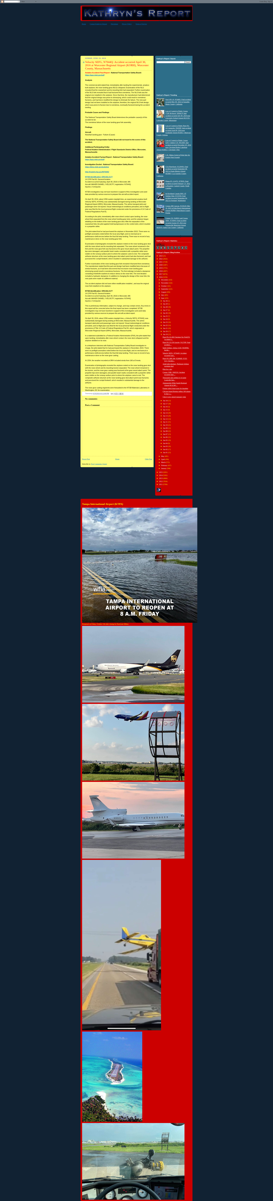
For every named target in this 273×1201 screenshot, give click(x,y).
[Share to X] (118, 394)
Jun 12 (165, 419)
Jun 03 (165, 446)
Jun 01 (165, 452)
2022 (161, 259)
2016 (161, 277)
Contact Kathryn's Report (98, 24)
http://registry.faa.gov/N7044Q (97, 172)
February (164, 465)
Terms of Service (141, 24)
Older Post (148, 459)
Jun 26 (165, 313)
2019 (161, 268)
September (165, 289)
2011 (161, 484)
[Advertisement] (136, 40)
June (163, 298)
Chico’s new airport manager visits (174, 397)
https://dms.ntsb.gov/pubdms (97, 167)
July (162, 295)
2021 (161, 262)
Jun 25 (165, 316)
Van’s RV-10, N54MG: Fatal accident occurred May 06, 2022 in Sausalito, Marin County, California (178, 102)
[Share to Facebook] (120, 394)
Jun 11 (165, 422)
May (163, 456)
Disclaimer (114, 24)
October (164, 286)
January (164, 468)
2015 (161, 472)
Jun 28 (165, 307)
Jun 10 (165, 425)
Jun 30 (165, 301)
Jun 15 (165, 410)
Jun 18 (165, 401)
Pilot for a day (167, 369)
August (163, 292)
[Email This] (114, 394)
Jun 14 (165, 413)
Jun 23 (165, 322)
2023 (161, 256)
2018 (161, 271)
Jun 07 (165, 434)
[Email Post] (111, 393)
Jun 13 (165, 416)
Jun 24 (165, 319)
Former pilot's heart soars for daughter (175, 388)
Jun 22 (165, 325)
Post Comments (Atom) (99, 464)
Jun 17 (165, 404)
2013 (161, 478)
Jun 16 (165, 407)
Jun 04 (165, 443)
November (165, 283)
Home (84, 24)
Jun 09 (165, 428)
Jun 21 (165, 328)
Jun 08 (165, 431)
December (164, 280)
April (163, 459)
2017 (161, 274)
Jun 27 (165, 310)
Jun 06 (165, 437)
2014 (161, 475)
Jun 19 (165, 334)
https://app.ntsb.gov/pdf (94, 75)
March (163, 462)
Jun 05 (165, 440)
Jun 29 (165, 304)
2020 (161, 265)
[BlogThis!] (116, 394)
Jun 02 (165, 449)
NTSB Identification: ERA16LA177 (99, 177)
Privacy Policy (127, 24)
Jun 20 (165, 331)
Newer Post (86, 459)
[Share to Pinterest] (122, 394)
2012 (161, 481)
